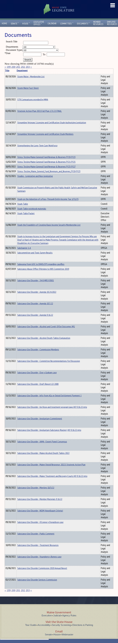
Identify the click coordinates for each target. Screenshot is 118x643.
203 (28, 66)
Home (4, 23)
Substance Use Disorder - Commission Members (38, 349)
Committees (66, 23)
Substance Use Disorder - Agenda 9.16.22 (35, 315)
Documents (83, 23)
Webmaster (67, 634)
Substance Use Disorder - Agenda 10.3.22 (35, 303)
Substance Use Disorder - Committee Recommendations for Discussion (48, 361)
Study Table (22, 203)
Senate (15, 23)
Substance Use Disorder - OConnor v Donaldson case (40, 522)
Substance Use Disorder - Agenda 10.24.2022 (36, 292)
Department (22, 70)
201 (18, 66)
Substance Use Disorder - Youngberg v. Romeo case (39, 556)
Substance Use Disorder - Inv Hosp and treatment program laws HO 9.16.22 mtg (52, 407)
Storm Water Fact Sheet (28, 88)
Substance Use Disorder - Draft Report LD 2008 (38, 384)
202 (23, 66)
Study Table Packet (26, 213)
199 (9, 66)
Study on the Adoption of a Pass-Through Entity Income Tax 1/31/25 (48, 199)
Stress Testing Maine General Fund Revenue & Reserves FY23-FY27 (46, 166)
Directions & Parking (82, 625)
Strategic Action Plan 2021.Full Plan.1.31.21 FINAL (39, 111)
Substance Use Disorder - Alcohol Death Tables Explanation (43, 338)
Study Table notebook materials (31, 208)
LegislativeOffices (38, 23)
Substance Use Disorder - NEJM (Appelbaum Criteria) (40, 510)
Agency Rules (69, 615)
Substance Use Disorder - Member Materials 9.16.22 (39, 499)
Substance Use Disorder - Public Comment (35, 533)
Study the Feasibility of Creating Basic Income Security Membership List (49, 225)
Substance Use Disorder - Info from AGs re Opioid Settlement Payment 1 (49, 395)
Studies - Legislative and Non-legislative (35, 176)
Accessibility (44, 625)
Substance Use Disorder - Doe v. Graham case (37, 372)
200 (13, 66)
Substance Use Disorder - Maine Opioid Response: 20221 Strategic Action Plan (51, 464)
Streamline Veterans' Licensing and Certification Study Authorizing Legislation (51, 122)
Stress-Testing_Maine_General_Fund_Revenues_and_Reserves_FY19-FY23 (48, 171)
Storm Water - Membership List (31, 76)
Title (7, 70)
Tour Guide (30, 625)
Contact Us (99, 29)
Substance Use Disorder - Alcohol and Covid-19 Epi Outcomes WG (46, 326)
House (26, 23)
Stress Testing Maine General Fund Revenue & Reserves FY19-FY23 (46, 157)
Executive (47, 615)
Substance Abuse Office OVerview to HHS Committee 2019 (43, 269)
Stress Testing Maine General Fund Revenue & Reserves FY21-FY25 (46, 161)
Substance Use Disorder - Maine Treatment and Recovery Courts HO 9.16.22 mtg (52, 476)
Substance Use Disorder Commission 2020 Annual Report (42, 568)
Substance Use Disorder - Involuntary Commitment (39, 418)
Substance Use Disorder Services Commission (37, 579)
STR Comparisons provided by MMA (32, 99)
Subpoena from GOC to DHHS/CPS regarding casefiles (40, 264)
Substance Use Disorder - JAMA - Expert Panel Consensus (42, 441)
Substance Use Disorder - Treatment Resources (38, 545)
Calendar (52, 23)
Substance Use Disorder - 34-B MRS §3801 (35, 280)
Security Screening (61, 625)
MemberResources (98, 23)
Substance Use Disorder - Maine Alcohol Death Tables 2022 (43, 453)
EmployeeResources (112, 23)
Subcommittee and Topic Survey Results (35, 252)
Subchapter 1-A (24, 248)
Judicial (57, 615)
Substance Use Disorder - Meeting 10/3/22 (35, 487)
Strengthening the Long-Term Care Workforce (37, 145)
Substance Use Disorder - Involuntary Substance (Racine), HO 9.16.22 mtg (49, 430)
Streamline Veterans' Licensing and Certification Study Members (45, 134)
